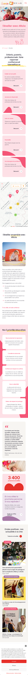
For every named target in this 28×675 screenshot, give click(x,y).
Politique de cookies (10, 673)
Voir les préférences (14, 669)
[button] (26, 646)
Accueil (6, 48)
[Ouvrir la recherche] (21, 3)
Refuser (14, 665)
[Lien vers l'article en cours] (14, 553)
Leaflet (13, 226)
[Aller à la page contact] (15, 3)
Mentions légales (18, 673)
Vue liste (17, 186)
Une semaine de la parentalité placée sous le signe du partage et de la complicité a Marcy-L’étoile (13, 569)
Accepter (14, 661)
